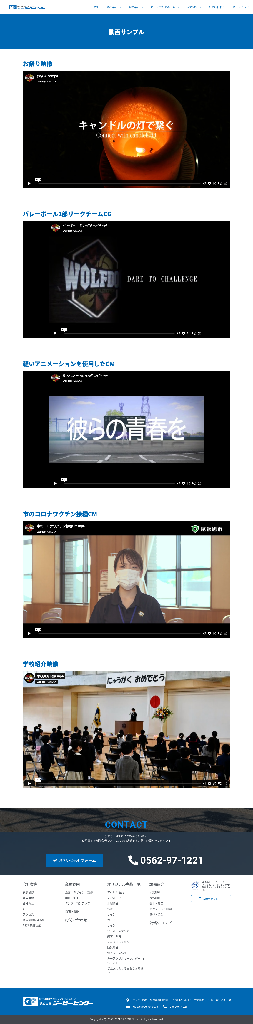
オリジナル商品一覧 (163, 7)
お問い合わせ (217, 7)
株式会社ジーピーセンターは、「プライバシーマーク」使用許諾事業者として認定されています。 (216, 886)
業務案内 (134, 7)
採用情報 (72, 912)
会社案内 (112, 7)
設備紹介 (192, 7)
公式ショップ (241, 7)
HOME (95, 7)
